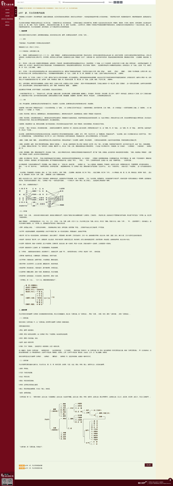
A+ (121, 2)
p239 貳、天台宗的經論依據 (31, 465)
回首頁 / (22, 8)
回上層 (148, 465)
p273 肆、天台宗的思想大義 (31, 468)
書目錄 (15, 11)
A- (114, 2)
